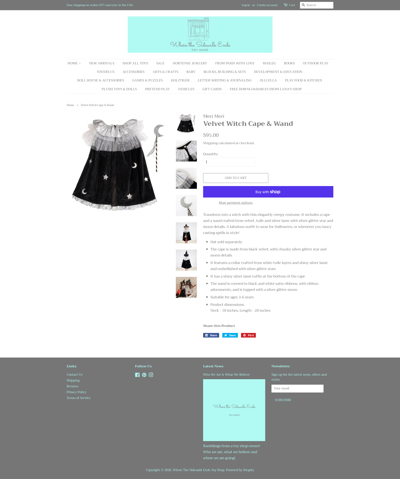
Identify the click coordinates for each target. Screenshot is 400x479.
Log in (246, 5)
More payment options (235, 202)
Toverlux (106, 72)
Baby (190, 72)
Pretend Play (157, 89)
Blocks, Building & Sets (225, 72)
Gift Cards (212, 89)
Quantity (210, 154)
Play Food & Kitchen (303, 80)
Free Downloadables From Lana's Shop (266, 89)
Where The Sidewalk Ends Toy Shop (198, 470)
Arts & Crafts (165, 72)
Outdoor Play (315, 63)
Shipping (210, 143)
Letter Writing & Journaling (225, 80)
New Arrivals (101, 63)
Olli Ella (268, 80)
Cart (292, 5)
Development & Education (278, 72)
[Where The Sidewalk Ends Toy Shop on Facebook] (137, 375)
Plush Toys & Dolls (119, 89)
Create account (267, 5)
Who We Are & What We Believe (226, 374)
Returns (72, 386)
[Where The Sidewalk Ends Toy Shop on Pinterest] (144, 375)
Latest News (213, 366)
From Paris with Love (235, 63)
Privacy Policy (76, 392)
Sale (160, 63)
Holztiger (180, 80)
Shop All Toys (135, 63)
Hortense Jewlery (190, 63)
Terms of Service (78, 398)
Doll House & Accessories (100, 80)
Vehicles (186, 89)
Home (73, 63)
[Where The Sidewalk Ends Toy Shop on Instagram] (151, 375)
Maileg (269, 63)
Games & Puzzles (147, 80)
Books (289, 63)
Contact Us (74, 374)
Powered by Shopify (240, 470)
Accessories (134, 72)
